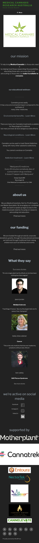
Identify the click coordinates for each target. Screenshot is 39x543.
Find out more (19, 216)
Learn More (30, 116)
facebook (15, 404)
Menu (20, 12)
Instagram (15, 409)
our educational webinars (19, 90)
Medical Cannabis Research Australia (17, 4)
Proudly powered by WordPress (12, 538)
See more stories (19, 384)
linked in (15, 413)
